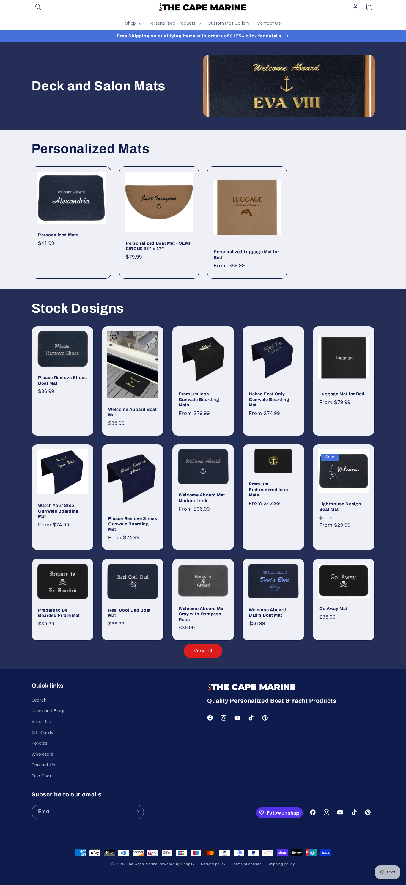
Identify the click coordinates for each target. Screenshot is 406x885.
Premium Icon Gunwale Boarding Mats (199, 399)
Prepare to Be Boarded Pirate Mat (59, 613)
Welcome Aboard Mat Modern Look (202, 498)
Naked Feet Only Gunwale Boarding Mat (269, 399)
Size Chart (42, 776)
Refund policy (213, 864)
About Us (41, 722)
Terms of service (247, 864)
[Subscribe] (136, 812)
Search (39, 700)
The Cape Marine (142, 864)
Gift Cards (42, 732)
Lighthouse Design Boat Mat (340, 507)
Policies (40, 743)
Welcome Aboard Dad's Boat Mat (267, 612)
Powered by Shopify (177, 864)
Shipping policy (281, 864)
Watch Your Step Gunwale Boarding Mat (58, 511)
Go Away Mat (333, 608)
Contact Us (43, 765)
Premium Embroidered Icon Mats (268, 489)
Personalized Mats (58, 235)
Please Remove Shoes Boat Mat (62, 380)
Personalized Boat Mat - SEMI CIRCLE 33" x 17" (158, 246)
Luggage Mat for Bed (342, 394)
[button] (38, 7)
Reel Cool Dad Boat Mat (129, 613)
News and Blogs (49, 711)
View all (203, 650)
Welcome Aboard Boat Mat (132, 412)
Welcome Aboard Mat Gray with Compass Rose (202, 614)
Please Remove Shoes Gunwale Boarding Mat (132, 524)
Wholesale (42, 754)
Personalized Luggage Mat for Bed (246, 255)
